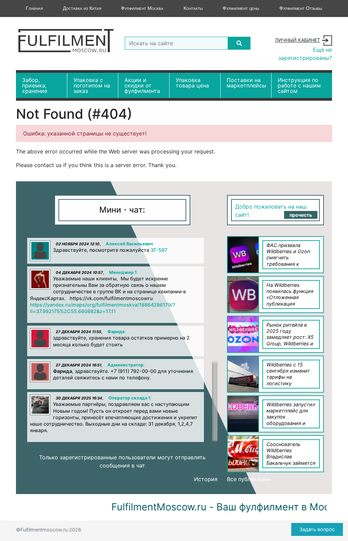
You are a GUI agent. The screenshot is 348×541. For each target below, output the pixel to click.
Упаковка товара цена (192, 83)
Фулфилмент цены (241, 8)
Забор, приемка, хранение (34, 85)
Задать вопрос (317, 529)
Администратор (125, 364)
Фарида (115, 331)
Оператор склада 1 (129, 397)
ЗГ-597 (159, 250)
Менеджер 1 (123, 272)
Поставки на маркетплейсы (246, 83)
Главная (34, 8)
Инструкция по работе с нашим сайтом (299, 85)
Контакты (193, 8)
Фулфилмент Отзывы (300, 8)
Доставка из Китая (82, 8)
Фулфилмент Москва (142, 8)
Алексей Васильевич (129, 243)
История (206, 479)
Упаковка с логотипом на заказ (91, 85)
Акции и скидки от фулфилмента (142, 85)
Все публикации (248, 479)
